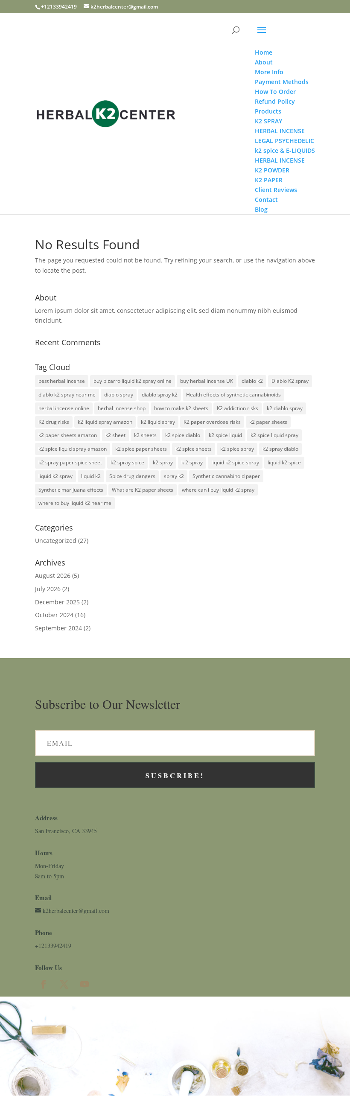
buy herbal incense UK (206, 381)
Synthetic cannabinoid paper (226, 476)
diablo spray (118, 394)
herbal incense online (63, 408)
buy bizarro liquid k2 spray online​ (132, 381)
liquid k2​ (91, 476)
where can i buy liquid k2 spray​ (218, 489)
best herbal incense (61, 381)
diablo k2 (252, 381)
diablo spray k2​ (160, 394)
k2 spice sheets (193, 448)
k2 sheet (115, 435)
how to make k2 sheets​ (181, 408)
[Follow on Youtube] (84, 984)
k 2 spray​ (192, 462)
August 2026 (52, 575)
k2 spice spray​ (237, 448)
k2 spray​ (163, 462)
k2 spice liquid (225, 435)
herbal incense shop (122, 408)
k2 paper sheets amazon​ (67, 435)
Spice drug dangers (132, 476)
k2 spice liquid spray (274, 435)
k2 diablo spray (285, 408)
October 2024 (54, 615)
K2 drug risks (53, 422)
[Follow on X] (64, 984)
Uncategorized (55, 540)
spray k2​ (174, 476)
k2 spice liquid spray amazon (72, 448)
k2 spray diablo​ (280, 448)
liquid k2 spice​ (284, 462)
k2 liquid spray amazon (105, 422)
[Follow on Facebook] (43, 984)
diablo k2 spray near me (67, 394)
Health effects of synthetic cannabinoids (233, 394)
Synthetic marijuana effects (70, 489)
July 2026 (48, 589)
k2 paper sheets (268, 422)
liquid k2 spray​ (55, 476)
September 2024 (58, 628)
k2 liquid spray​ (158, 422)
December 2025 (57, 602)
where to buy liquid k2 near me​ (74, 503)
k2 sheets (145, 435)
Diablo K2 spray (290, 381)
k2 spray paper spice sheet (70, 462)
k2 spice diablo (182, 435)
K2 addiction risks (237, 408)
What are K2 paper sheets (142, 489)
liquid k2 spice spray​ (235, 462)
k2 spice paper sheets (141, 448)
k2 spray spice (127, 462)
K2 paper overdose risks (212, 422)
